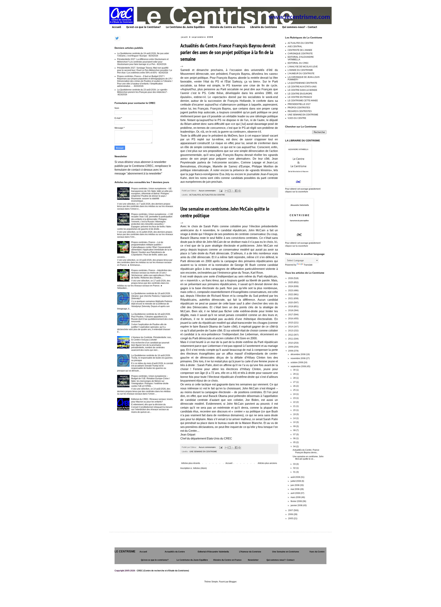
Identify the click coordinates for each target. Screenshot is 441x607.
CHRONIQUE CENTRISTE (300, 53)
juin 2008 (295, 485)
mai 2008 (295, 489)
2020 (291, 302)
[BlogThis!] (229, 191)
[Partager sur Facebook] (236, 191)
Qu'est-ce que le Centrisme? (143, 26)
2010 (291, 343)
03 (294, 464)
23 (294, 398)
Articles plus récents (190, 463)
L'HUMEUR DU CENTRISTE (301, 73)
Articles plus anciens (267, 463)
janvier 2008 (297, 505)
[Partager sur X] (233, 191)
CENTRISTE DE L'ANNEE (300, 50)
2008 (291, 351)
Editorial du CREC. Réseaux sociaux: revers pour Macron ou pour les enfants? (152, 400)
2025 (291, 282)
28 (294, 378)
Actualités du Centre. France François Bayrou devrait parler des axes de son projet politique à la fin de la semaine (227, 52)
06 (294, 438)
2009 (291, 347)
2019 (291, 306)
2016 (291, 318)
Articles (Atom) (200, 468)
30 (294, 370)
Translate (308, 265)
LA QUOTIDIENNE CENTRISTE (302, 83)
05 (294, 442)
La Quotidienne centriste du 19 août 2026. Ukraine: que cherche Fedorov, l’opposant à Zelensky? (151, 296)
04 (294, 446)
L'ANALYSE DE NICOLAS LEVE (303, 66)
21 (294, 406)
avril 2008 (295, 493)
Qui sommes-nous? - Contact (299, 26)
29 (294, 374)
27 (294, 382)
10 (294, 422)
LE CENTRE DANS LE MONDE (302, 90)
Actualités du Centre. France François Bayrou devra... (306, 451)
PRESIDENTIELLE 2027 (299, 104)
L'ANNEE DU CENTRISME (300, 70)
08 (294, 430)
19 (294, 414)
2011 (291, 339)
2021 (291, 298)
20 (294, 410)
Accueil (116, 26)
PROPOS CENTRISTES (299, 107)
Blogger (232, 581)
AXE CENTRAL (295, 46)
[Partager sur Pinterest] (239, 191)
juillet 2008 (296, 481)
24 (294, 394)
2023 (291, 290)
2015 (291, 322)
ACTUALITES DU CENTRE (213, 195)
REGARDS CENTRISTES (300, 111)
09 (294, 426)
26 (294, 386)
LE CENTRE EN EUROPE (300, 93)
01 (294, 472)
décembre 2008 (298, 354)
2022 (291, 294)
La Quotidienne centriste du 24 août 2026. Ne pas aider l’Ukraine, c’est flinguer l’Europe (143, 54)
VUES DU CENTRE (297, 118)
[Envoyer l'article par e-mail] (220, 191)
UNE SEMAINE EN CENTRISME (203, 451)
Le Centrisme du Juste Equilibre (185, 26)
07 (294, 434)
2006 (291, 514)
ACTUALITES (195, 195)
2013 (291, 330)
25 (294, 390)
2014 (291, 326)
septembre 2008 (298, 366)
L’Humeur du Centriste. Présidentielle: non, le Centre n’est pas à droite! (151, 338)
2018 (291, 310)
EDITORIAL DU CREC (298, 63)
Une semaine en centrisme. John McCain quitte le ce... (308, 457)
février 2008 (296, 501)
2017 (291, 314)
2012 (291, 335)
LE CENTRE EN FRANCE (300, 97)
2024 (291, 286)
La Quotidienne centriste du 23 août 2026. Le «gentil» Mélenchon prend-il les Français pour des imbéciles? (142, 91)
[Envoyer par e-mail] (226, 191)
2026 (291, 278)
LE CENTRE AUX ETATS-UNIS (302, 86)
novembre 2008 (298, 358)
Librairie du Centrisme (263, 26)
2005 (291, 518)
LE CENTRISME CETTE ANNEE (303, 100)
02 (294, 468)
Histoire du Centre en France (227, 26)
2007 (291, 510)
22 (294, 402)
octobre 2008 (297, 362)
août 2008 (296, 477)
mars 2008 (296, 497)
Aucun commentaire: (208, 191)
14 (294, 418)
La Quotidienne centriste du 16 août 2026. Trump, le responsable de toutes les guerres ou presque (151, 358)
